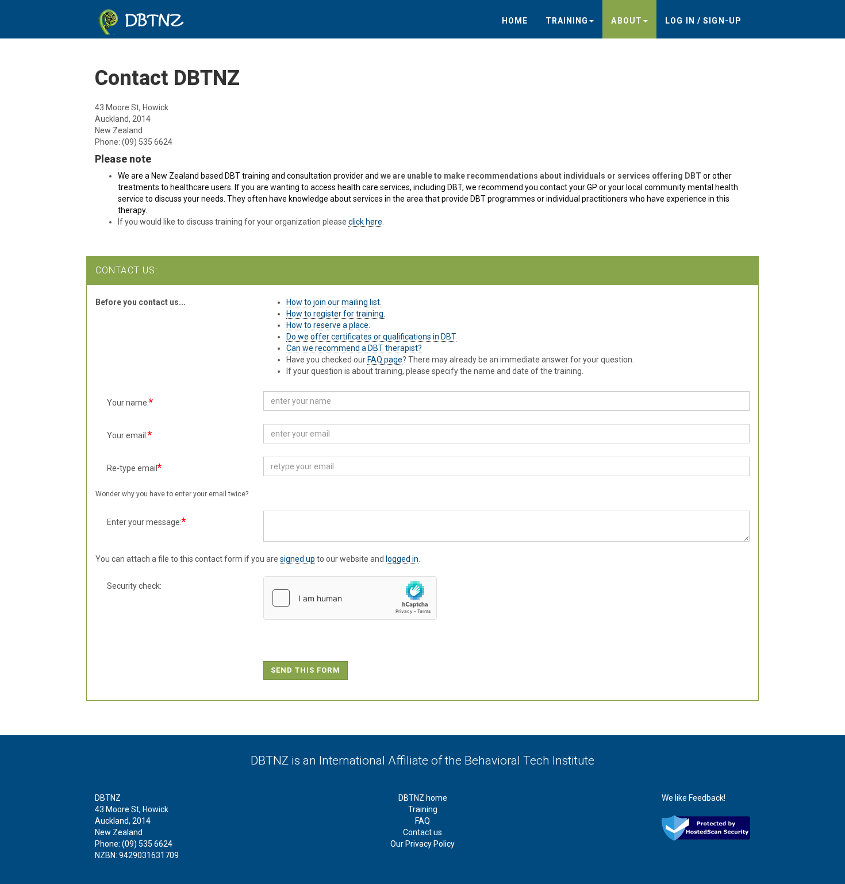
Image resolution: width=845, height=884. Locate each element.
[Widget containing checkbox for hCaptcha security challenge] (350, 598)
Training (567, 20)
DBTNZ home (422, 797)
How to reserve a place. (328, 325)
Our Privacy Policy (422, 843)
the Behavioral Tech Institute (519, 760)
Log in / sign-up (703, 20)
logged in (402, 558)
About (626, 20)
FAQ (422, 820)
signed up (297, 558)
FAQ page (384, 359)
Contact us (422, 832)
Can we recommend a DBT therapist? (354, 348)
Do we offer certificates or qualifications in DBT (371, 336)
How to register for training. (335, 313)
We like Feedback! (693, 797)
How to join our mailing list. (334, 302)
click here (365, 221)
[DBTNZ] (143, 18)
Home (515, 20)
